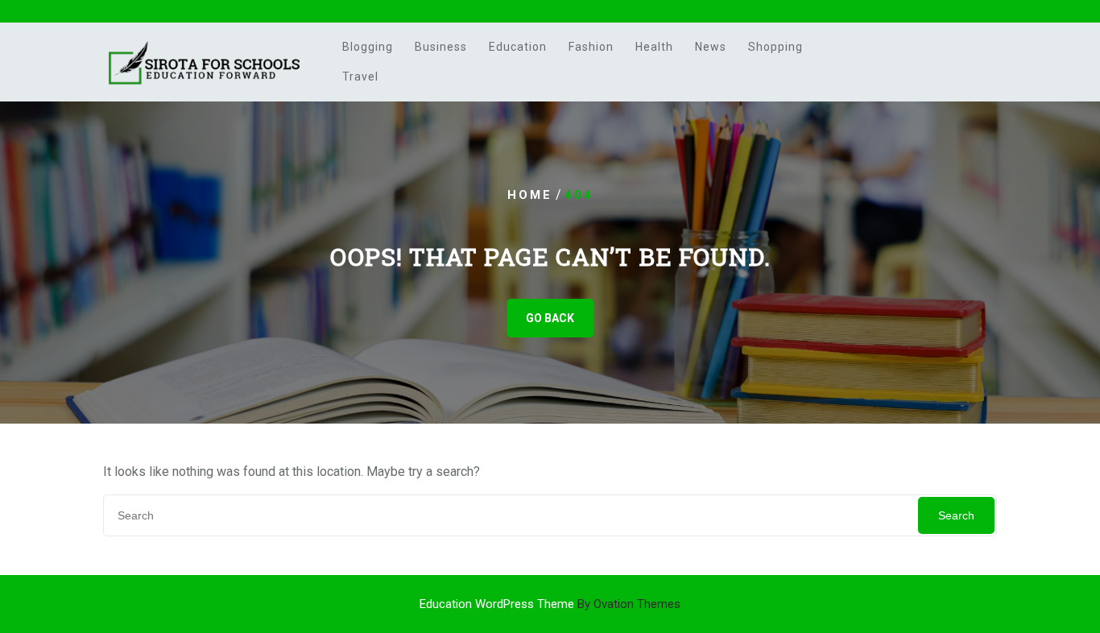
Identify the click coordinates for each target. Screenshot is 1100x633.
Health (654, 46)
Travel (360, 76)
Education (518, 46)
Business (441, 46)
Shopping (775, 46)
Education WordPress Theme (550, 604)
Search (956, 515)
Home (529, 195)
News (710, 46)
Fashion (591, 46)
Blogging (367, 46)
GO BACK (550, 318)
